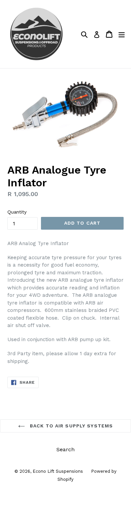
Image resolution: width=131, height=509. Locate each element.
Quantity (17, 212)
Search (65, 449)
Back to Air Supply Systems (70, 425)
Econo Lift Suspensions (58, 471)
